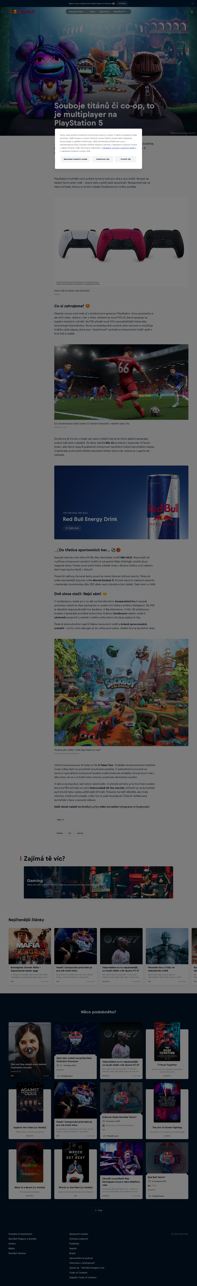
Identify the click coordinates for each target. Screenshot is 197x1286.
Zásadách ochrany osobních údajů (119, 148)
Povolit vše (126, 159)
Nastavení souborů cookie (75, 159)
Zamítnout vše (102, 159)
